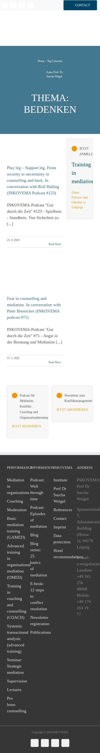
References (60, 509)
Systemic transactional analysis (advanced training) (14, 639)
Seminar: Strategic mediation (14, 666)
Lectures (14, 689)
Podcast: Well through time (37, 489)
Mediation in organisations (14, 486)
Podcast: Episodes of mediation (37, 517)
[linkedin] (4, 5)
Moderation (14, 509)
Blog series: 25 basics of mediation (37, 559)
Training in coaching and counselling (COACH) (14, 602)
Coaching (14, 501)
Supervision (14, 681)
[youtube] (30, 5)
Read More (55, 244)
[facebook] (13, 5)
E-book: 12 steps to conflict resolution (37, 596)
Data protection (60, 538)
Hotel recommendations (60, 553)
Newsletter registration (37, 620)
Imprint (59, 527)
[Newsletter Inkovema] (72, 404)
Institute (60, 480)
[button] (80, 5)
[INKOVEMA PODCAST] (27, 412)
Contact (60, 518)
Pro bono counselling (14, 704)
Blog (34, 535)
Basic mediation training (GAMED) (14, 528)
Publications (37, 632)
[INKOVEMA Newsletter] (80, 179)
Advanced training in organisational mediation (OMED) (14, 562)
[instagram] (22, 5)
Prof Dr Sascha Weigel (59, 494)
